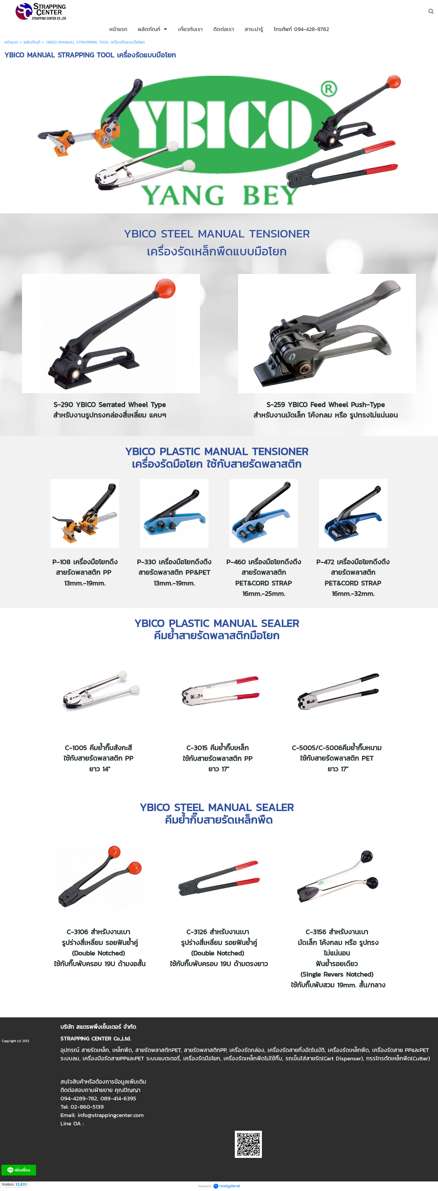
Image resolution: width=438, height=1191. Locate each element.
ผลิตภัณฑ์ (32, 42)
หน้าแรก (11, 42)
